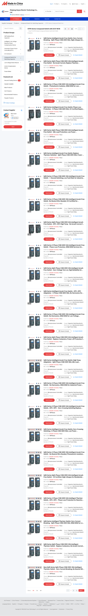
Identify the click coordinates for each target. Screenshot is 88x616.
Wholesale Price (51, 600)
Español (14, 604)
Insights (47, 602)
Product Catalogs (10, 103)
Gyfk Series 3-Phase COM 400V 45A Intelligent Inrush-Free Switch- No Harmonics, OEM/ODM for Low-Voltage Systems (64, 316)
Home (5, 19)
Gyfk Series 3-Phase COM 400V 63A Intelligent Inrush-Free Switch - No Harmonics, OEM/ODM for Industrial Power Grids (64, 385)
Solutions (37, 19)
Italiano (40, 604)
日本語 (67, 604)
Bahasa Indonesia (47, 605)
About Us (26, 19)
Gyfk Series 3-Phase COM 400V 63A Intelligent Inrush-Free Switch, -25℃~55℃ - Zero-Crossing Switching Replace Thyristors (64, 408)
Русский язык (33, 604)
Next (80, 590)
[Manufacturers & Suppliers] (13, 3)
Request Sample (64, 55)
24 (33, 590)
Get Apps (76, 4)
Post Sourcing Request (84, 11)
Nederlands (52, 604)
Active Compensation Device (10, 67)
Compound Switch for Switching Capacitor (10, 58)
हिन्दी (72, 604)
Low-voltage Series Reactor (11, 62)
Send (13, 127)
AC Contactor (8, 54)
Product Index (79, 600)
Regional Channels (69, 600)
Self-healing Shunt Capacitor (9, 37)
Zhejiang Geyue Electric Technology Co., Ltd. (24, 11)
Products (16, 19)
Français (26, 604)
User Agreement (53, 609)
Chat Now (15, 118)
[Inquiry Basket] (70, 4)
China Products (15, 600)
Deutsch (46, 604)
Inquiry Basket (78, 55)
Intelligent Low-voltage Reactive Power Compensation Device (10, 43)
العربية (58, 604)
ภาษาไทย (77, 604)
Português (20, 604)
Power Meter (7, 71)
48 (40, 590)
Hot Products (7, 600)
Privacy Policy (69, 609)
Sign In (51, 4)
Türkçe (82, 604)
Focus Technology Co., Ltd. (32, 609)
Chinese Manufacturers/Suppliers (29, 600)
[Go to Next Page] (82, 29)
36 (37, 590)
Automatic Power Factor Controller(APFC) (10, 49)
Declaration (61, 609)
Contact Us (57, 19)
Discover (47, 19)
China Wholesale (42, 600)
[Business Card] (21, 110)
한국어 (62, 604)
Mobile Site (41, 602)
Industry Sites (60, 600)
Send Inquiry (49, 55)
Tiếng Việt (39, 605)
